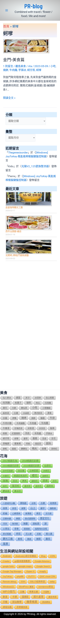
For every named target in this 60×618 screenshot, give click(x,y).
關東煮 (17, 443)
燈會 (16, 529)
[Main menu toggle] (6, 10)
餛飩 (14, 449)
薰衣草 (27, 486)
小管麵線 (46, 408)
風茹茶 (38, 443)
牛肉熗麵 (21, 423)
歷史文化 (44, 518)
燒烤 (23, 417)
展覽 (23, 508)
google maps (25, 566)
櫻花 (34, 475)
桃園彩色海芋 (20, 476)
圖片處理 (38, 596)
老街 (18, 534)
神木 (24, 481)
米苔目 (42, 428)
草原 (45, 480)
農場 (20, 539)
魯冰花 (17, 491)
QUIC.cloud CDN (47, 576)
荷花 (55, 481)
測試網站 (46, 602)
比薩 (16, 413)
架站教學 (17, 602)
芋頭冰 (22, 70)
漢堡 (49, 413)
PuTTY (31, 576)
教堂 (38, 513)
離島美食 (20, 66)
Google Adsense (42, 561)
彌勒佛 (53, 508)
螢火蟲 (49, 534)
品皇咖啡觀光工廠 (14, 207)
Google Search (43, 566)
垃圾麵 (48, 403)
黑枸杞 (54, 449)
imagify (43, 571)
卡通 (14, 596)
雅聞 (38, 539)
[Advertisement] (30, 295)
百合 (15, 481)
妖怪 (14, 508)
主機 (22, 591)
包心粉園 (50, 398)
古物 (34, 503)
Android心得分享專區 (26, 556)
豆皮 (44, 438)
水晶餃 (26, 413)
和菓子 (18, 403)
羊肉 (27, 433)
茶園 (39, 534)
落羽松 (15, 486)
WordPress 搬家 (26, 587)
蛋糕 (35, 438)
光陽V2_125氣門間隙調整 (17, 255)
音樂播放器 (22, 607)
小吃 (53, 66)
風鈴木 (50, 486)
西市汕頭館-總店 (13, 231)
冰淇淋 (38, 398)
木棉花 (46, 471)
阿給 (28, 443)
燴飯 (42, 418)
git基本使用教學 (22, 561)
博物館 (23, 503)
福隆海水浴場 (41, 529)
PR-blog (33, 6)
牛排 (52, 418)
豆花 (53, 438)
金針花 (39, 486)
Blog (43, 556)
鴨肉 (34, 448)
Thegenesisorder (18, 152)
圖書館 (25, 597)
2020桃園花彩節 (31, 466)
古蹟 (43, 503)
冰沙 (27, 398)
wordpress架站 (46, 587)
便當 (18, 397)
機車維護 (32, 601)
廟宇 (42, 508)
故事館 (28, 513)
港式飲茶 (38, 413)
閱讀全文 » (9, 98)
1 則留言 (8, 66)
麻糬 (44, 449)
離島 (48, 539)
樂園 (18, 518)
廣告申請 (52, 597)
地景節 (53, 503)
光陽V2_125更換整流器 (35, 166)
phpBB (20, 576)
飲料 (48, 443)
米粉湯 (31, 428)
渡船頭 (36, 523)
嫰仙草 (24, 408)
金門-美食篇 (13, 59)
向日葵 (21, 470)
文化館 (49, 513)
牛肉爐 (33, 423)
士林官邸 (34, 470)
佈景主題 (33, 591)
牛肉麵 (13, 70)
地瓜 (38, 403)
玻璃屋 (27, 529)
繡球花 (35, 481)
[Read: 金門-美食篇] (26, 45)
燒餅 (5, 70)
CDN (52, 556)
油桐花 (45, 476)
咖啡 (28, 402)
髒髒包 (24, 449)
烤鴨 (14, 418)
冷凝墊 (46, 592)
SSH (23, 581)
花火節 (29, 534)
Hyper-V (30, 571)
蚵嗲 (38, 70)
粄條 (52, 428)
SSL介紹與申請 (37, 581)
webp (52, 581)
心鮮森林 (16, 513)
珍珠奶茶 (18, 428)
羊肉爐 (37, 433)
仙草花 (47, 466)
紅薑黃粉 (16, 433)
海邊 (25, 523)
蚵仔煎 (31, 70)
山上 (32, 508)
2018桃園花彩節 (30, 460)
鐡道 (29, 539)
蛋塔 (26, 438)
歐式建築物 (30, 518)
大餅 (14, 408)
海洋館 (15, 523)
